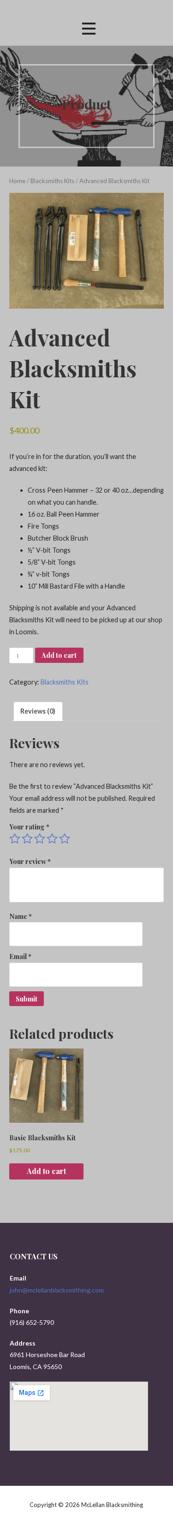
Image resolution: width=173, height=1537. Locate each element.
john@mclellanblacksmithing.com (57, 1290)
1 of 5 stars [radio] (14, 838)
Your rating (29, 826)
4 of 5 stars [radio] (52, 838)
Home (17, 181)
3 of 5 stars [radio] (39, 838)
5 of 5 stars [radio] (64, 838)
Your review (30, 861)
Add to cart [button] (46, 1171)
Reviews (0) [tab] (37, 711)
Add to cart (59, 655)
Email (20, 956)
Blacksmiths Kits (52, 181)
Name (20, 916)
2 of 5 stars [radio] (27, 838)
